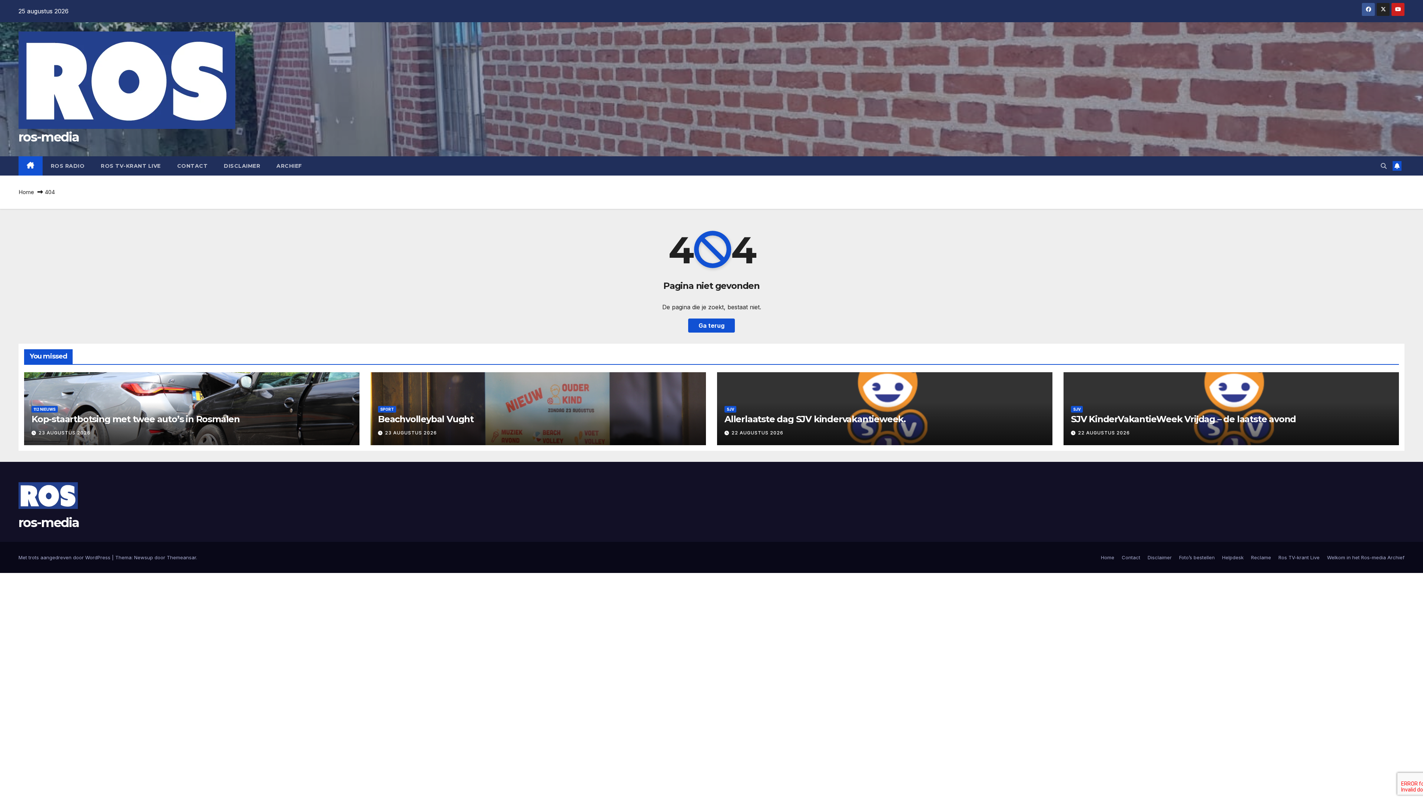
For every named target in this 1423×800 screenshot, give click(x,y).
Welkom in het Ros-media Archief (1365, 557)
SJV (730, 409)
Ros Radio (68, 166)
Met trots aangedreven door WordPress (65, 557)
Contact (192, 166)
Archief (289, 166)
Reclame (1261, 557)
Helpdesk (1233, 557)
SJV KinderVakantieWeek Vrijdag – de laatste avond (1183, 419)
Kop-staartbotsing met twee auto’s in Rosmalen (135, 419)
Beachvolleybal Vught (426, 419)
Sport (387, 409)
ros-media (49, 137)
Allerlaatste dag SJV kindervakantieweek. (815, 419)
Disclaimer (242, 166)
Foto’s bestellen (1197, 557)
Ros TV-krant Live (131, 166)
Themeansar (181, 557)
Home (26, 192)
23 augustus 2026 (64, 433)
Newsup (143, 557)
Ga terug (711, 325)
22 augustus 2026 (757, 433)
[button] (1384, 166)
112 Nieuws (45, 409)
